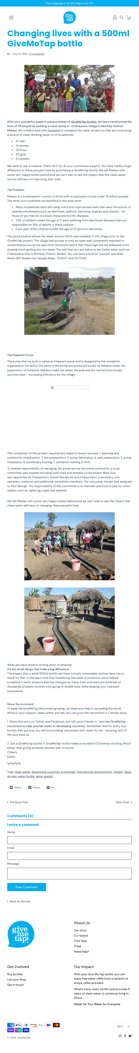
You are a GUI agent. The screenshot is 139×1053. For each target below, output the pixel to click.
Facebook (57, 721)
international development (94, 772)
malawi (118, 772)
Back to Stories (20, 901)
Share (36, 787)
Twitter (40, 721)
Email (10, 848)
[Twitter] (130, 1036)
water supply (44, 776)
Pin (53, 787)
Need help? (81, 951)
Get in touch (15, 985)
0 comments (37, 53)
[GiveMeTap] (69, 17)
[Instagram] (120, 1036)
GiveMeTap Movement (38, 708)
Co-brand (81, 936)
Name (11, 832)
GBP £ (120, 1026)
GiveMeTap (23, 1037)
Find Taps (80, 941)
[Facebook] (125, 1036)
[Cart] (129, 17)
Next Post (122, 802)
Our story (80, 930)
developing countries (45, 772)
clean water (22, 772)
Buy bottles (15, 974)
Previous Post (19, 802)
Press (77, 946)
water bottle (26, 776)
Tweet (18, 787)
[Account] (115, 17)
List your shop (16, 979)
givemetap (68, 772)
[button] (122, 17)
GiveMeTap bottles (83, 122)
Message (13, 864)
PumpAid (54, 130)
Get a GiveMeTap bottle (26, 743)
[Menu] (11, 17)
